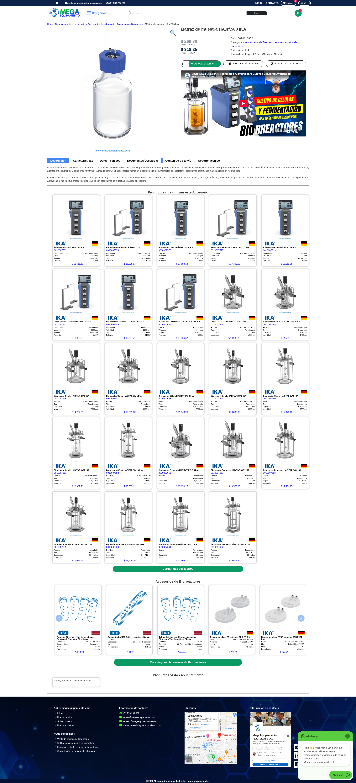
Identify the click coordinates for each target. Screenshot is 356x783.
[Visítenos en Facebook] (47, 3)
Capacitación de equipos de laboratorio (76, 751)
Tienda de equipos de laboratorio (71, 24)
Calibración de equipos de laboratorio (75, 743)
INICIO (258, 3)
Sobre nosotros (64, 721)
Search (257, 13)
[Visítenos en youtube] (57, 3)
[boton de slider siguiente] (299, 617)
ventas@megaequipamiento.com (84, 3)
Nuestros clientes (65, 725)
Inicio (60, 713)
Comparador (290, 2)
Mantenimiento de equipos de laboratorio (77, 747)
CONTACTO (272, 3)
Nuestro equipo (64, 717)
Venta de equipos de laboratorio (73, 739)
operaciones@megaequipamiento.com (142, 725)
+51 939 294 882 (117, 3)
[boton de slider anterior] (57, 617)
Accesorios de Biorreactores (130, 24)
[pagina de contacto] (270, 766)
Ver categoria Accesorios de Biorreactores (178, 662)
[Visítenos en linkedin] (52, 3)
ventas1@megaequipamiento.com (139, 721)
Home (50, 24)
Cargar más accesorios (178, 568)
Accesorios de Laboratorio (102, 24)
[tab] (58, 161)
